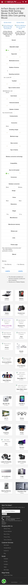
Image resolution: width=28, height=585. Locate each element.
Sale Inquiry (6, 545)
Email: (3, 511)
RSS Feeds (6, 569)
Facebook (6, 558)
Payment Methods (8, 531)
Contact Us (6, 550)
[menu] (2, 1)
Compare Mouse (7, 548)
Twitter (5, 567)
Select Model (8, 22)
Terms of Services (8, 539)
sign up (4, 514)
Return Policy (7, 534)
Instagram (6, 564)
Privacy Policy (7, 537)
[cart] (26, 2)
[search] (23, 2)
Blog (5, 553)
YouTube (5, 561)
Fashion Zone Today (8, 575)
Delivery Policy (7, 528)
